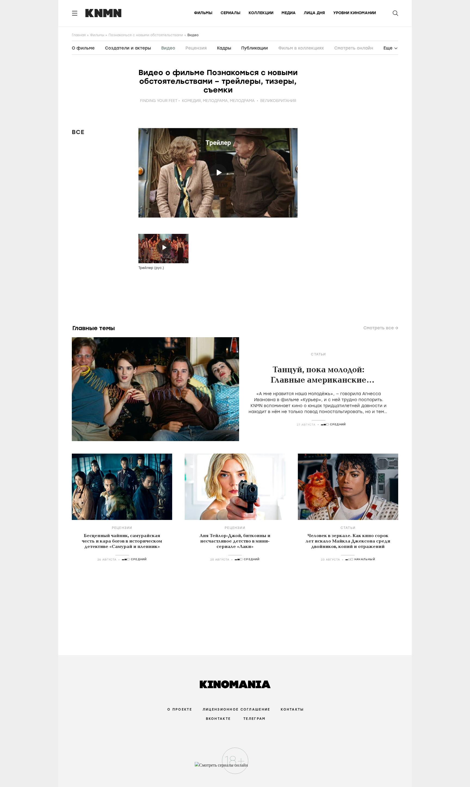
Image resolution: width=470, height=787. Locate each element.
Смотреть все (378, 328)
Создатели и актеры (128, 48)
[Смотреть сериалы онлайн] (235, 767)
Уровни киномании (354, 13)
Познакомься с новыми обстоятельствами (146, 35)
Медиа (289, 13)
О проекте (179, 709)
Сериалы (230, 13)
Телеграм (254, 719)
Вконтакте (218, 719)
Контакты (292, 709)
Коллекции (261, 13)
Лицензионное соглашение (236, 709)
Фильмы (203, 13)
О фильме (83, 48)
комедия (191, 100)
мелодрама (215, 100)
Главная (79, 35)
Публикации (254, 48)
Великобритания (278, 100)
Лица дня (314, 13)
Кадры (224, 48)
